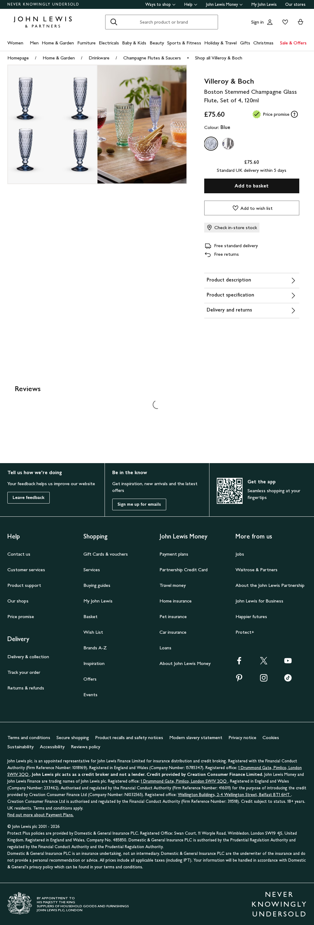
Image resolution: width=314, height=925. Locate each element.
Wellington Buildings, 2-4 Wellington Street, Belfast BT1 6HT (234, 794)
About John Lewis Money (185, 663)
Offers (90, 679)
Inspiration (94, 663)
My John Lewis (264, 4)
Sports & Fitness (184, 43)
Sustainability (20, 746)
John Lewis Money (222, 4)
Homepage (18, 58)
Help (188, 4)
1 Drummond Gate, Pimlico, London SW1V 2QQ (184, 781)
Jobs (240, 554)
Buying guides (96, 585)
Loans (165, 648)
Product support (24, 585)
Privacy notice (242, 737)
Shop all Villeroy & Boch (218, 58)
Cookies (270, 737)
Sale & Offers (293, 43)
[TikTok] (288, 680)
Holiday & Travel (220, 43)
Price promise (20, 616)
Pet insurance (173, 616)
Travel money (172, 585)
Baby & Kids (134, 43)
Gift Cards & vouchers (105, 554)
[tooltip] (294, 114)
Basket (90, 616)
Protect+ (245, 632)
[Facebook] (239, 663)
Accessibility (52, 746)
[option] (211, 143)
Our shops (18, 601)
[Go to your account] (270, 22)
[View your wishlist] (284, 22)
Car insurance (172, 632)
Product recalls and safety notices (129, 737)
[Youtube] (288, 663)
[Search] (113, 22)
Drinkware (99, 58)
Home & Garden (58, 43)
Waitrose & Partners (257, 569)
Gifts (245, 43)
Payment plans (173, 554)
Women (15, 43)
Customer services (26, 569)
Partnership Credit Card (183, 569)
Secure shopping (72, 737)
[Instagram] (263, 680)
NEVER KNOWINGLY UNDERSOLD (43, 4)
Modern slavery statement (195, 737)
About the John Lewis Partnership (270, 585)
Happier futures (251, 616)
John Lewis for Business (259, 601)
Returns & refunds (25, 688)
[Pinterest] (239, 680)
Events (90, 694)
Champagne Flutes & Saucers (152, 58)
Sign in (257, 22)
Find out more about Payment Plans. (40, 814)
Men (34, 43)
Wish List (93, 632)
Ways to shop (158, 4)
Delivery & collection (28, 656)
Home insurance (175, 601)
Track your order (23, 672)
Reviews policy (85, 746)
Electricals (109, 43)
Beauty (157, 43)
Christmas (263, 43)
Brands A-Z (95, 648)
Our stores (295, 4)
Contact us (18, 554)
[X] (263, 663)
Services (91, 569)
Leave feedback (28, 497)
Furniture (86, 43)
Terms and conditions (28, 737)
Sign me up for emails (139, 504)
